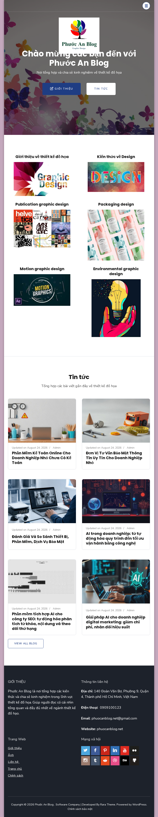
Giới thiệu (64, 89)
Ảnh (11, 755)
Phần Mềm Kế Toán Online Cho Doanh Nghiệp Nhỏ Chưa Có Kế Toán (41, 457)
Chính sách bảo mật (80, 809)
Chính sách (15, 775)
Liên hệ (13, 762)
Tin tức (101, 89)
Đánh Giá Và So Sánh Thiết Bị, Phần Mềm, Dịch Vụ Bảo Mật (40, 539)
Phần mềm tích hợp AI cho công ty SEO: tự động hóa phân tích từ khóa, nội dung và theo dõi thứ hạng (42, 621)
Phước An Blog (44, 804)
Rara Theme (107, 804)
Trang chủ (15, 769)
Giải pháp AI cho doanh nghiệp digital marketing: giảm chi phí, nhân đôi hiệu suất (115, 622)
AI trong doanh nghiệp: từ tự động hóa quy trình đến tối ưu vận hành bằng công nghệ (115, 538)
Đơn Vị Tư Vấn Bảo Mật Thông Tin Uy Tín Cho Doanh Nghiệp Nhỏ (114, 457)
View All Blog (25, 643)
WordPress (139, 804)
